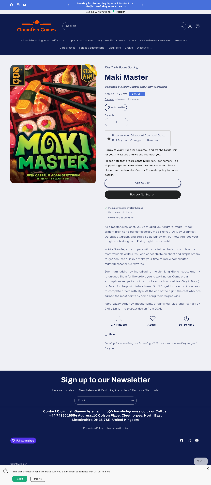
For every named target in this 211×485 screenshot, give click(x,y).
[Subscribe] (132, 401)
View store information (121, 217)
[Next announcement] (142, 4)
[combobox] (124, 26)
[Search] (182, 26)
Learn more (104, 471)
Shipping (109, 99)
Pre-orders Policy (93, 428)
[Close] (207, 468)
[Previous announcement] (68, 4)
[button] (34, 40)
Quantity (109, 115)
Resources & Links (117, 428)
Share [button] (112, 334)
